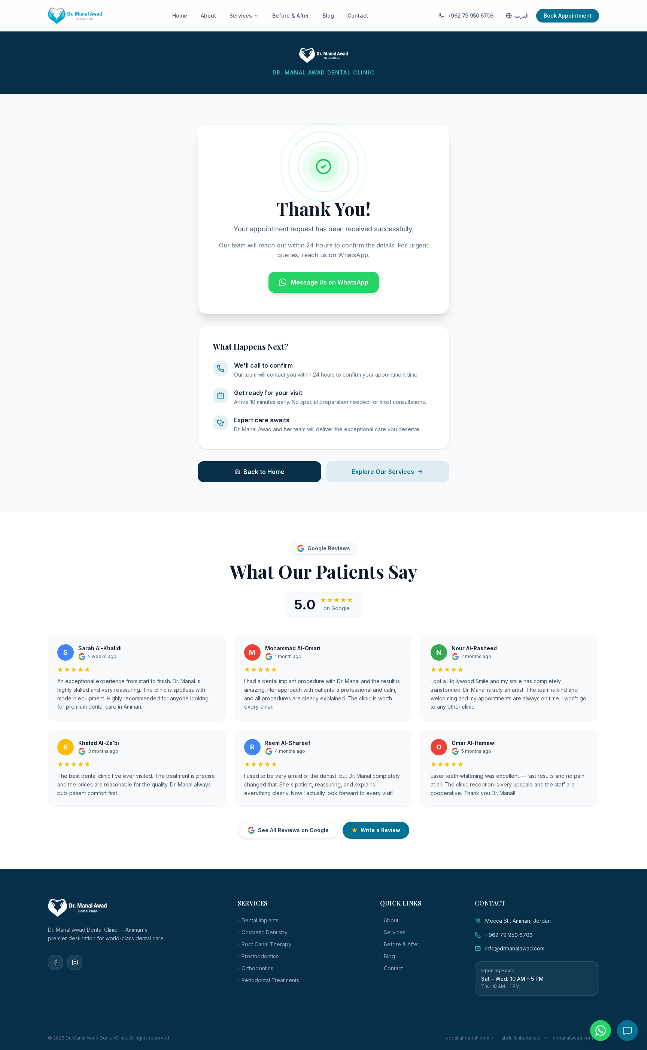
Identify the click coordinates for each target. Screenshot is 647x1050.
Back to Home (264, 471)
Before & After (290, 15)
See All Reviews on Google (293, 830)
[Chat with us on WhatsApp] (600, 1030)
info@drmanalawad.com (514, 948)
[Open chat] (627, 1030)
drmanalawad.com (573, 1038)
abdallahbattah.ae (521, 1038)
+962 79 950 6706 (509, 935)
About (208, 15)
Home (179, 15)
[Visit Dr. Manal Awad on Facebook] (55, 962)
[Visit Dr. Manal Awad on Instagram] (74, 962)
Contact (357, 15)
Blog (328, 15)
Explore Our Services (383, 471)
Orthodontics (257, 968)
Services (241, 15)
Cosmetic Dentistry (265, 932)
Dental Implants (260, 920)
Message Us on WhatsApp (329, 282)
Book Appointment (568, 15)
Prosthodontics (260, 956)
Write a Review (380, 830)
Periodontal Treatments (270, 980)
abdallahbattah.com (467, 1038)
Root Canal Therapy (266, 944)
